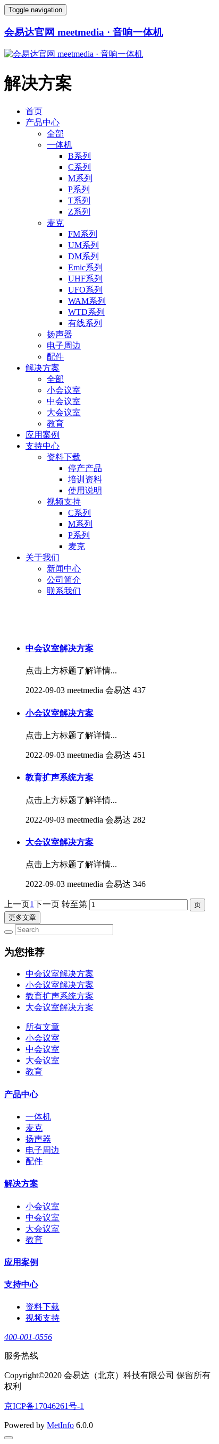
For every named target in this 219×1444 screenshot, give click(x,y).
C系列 (79, 167)
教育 (55, 423)
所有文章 (43, 1026)
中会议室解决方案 (60, 648)
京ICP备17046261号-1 (44, 1406)
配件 (55, 356)
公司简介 (64, 579)
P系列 (79, 189)
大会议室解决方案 (60, 842)
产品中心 (43, 122)
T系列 (79, 200)
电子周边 (64, 345)
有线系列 (85, 323)
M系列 (80, 178)
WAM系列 (87, 300)
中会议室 (64, 401)
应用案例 (43, 434)
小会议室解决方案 (60, 712)
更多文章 (22, 917)
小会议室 (64, 390)
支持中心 (43, 445)
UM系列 (83, 245)
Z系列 (79, 211)
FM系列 (82, 233)
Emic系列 (85, 267)
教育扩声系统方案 (60, 777)
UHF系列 (85, 278)
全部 (55, 133)
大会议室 (64, 412)
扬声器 (59, 334)
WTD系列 (86, 312)
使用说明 (85, 490)
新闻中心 (64, 568)
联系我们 (64, 590)
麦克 (55, 222)
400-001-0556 (28, 1337)
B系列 (79, 155)
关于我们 (43, 557)
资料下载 (64, 457)
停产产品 (85, 468)
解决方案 (43, 367)
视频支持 (64, 501)
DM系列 (83, 256)
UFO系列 (85, 289)
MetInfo (60, 1425)
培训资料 (85, 479)
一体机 (59, 144)
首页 (34, 111)
